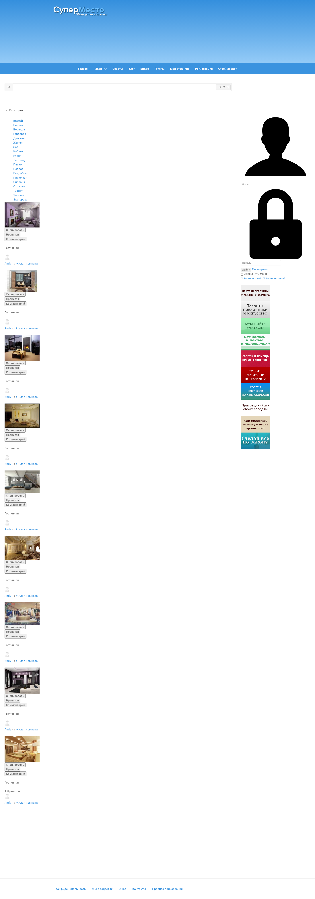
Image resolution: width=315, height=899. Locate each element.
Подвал (18, 169)
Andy (8, 263)
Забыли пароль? (274, 278)
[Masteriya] (255, 375)
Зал (15, 147)
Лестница (19, 160)
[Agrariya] (255, 293)
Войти (246, 269)
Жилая (18, 142)
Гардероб (19, 134)
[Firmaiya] (255, 358)
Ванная (18, 125)
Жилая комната (27, 263)
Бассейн (18, 120)
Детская (19, 138)
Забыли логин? (251, 278)
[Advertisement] (190, 30)
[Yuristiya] (255, 440)
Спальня (19, 182)
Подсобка (20, 173)
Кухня (17, 155)
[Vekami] (255, 424)
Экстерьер (20, 199)
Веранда (19, 129)
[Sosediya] (255, 408)
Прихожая (20, 177)
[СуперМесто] (81, 11)
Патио (17, 164)
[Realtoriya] (255, 391)
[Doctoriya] (255, 342)
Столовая (19, 186)
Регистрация (260, 269)
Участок (19, 195)
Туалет (18, 190)
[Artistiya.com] (255, 309)
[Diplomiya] (255, 325)
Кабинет (19, 151)
